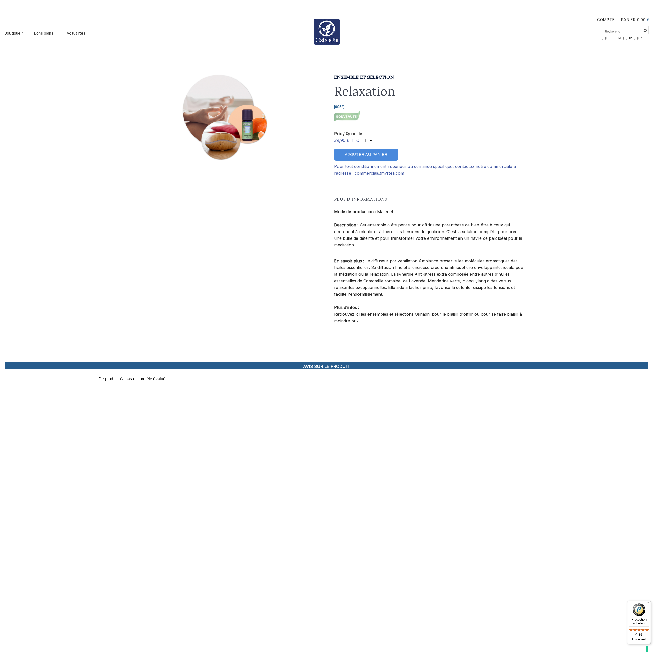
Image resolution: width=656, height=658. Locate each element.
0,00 (641, 19)
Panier (628, 19)
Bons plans (44, 33)
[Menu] (648, 604)
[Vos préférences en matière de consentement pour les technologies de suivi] (647, 649)
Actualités (76, 33)
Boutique (13, 33)
